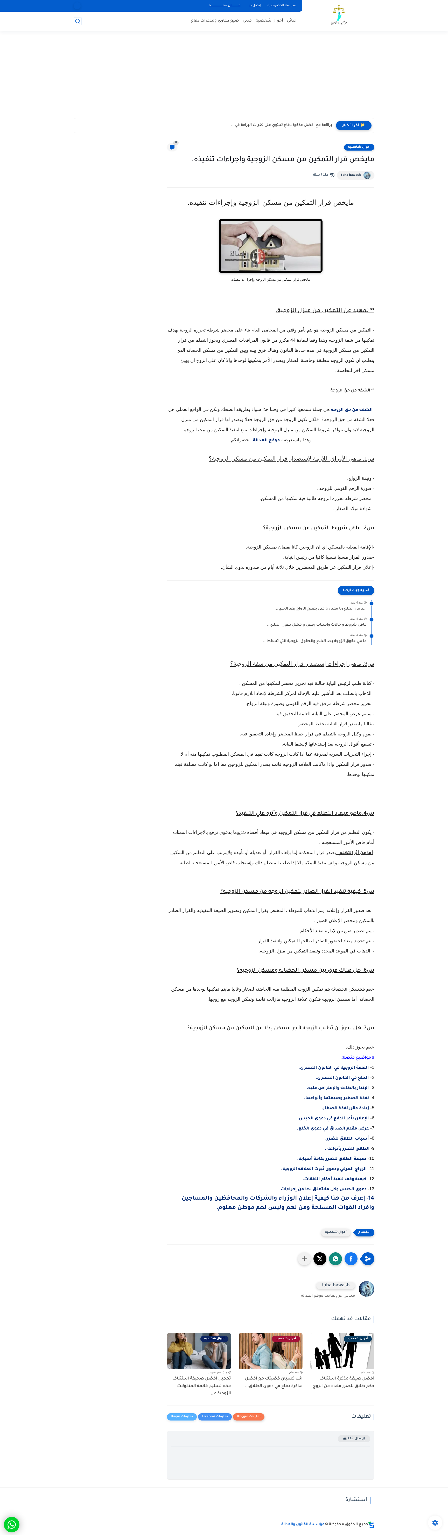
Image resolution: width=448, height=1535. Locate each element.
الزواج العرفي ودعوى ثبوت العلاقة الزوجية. (324, 1169)
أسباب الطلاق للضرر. (347, 1139)
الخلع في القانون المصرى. (342, 1078)
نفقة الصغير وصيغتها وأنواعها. (336, 1098)
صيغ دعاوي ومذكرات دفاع (215, 21)
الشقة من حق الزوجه (352, 410)
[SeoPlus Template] (371, 1524)
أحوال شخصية (269, 21)
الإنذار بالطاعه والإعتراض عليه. (338, 1088)
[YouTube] (77, 5)
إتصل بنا (254, 6)
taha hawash (351, 175)
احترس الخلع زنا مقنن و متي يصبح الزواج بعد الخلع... (321, 609)
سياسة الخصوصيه (282, 6)
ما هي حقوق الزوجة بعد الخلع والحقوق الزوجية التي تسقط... (315, 641)
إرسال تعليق (354, 1439)
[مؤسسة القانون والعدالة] (339, 15)
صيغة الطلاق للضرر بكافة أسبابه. (331, 1159)
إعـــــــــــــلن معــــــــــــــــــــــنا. (225, 6)
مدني (247, 21)
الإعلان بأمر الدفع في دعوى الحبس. (333, 1118)
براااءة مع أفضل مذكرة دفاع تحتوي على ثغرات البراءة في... (281, 125)
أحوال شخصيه (359, 147)
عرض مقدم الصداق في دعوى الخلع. (333, 1128)
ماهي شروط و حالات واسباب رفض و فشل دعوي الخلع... (317, 625)
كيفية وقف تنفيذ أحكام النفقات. (334, 1179)
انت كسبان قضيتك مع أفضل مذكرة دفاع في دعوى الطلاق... (274, 1382)
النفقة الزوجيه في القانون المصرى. (333, 1068)
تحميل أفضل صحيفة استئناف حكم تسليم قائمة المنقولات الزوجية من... (201, 1386)
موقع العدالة (266, 440)
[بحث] (77, 21)
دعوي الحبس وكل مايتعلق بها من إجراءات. (323, 1189)
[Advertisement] (224, 78)
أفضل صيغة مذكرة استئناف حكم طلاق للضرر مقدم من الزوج (343, 1382)
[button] (351, 1258)
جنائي (292, 21)
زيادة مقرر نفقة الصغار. (345, 1108)
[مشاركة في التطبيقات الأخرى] (304, 1258)
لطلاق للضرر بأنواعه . (346, 1149)
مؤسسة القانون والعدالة (302, 1525)
